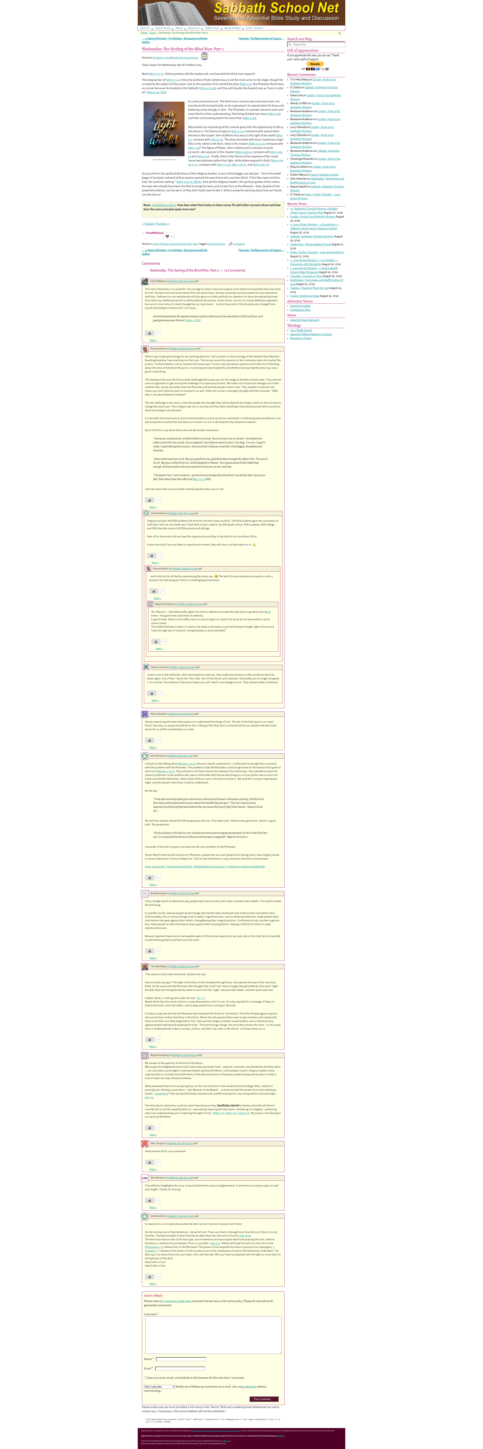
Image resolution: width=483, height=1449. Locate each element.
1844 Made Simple (301, 330)
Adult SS (145, 28)
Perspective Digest (300, 338)
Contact (258, 28)
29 (263, 143)
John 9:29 (249, 118)
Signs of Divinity (216, 244)
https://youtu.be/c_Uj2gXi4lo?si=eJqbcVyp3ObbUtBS (235, 866)
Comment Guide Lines (178, 1301)
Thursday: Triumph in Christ (306, 276)
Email (148, 1368)
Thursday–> (162, 223)
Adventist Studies (300, 305)
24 (213, 88)
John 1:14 (193, 147)
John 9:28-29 (243, 152)
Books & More (233, 28)
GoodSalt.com (225, 1441)
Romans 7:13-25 (186, 763)
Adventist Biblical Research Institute (311, 334)
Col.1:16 (149, 1097)
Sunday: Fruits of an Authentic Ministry (312, 216)
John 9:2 (246, 84)
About (179, 28)
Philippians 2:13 (154, 1247)
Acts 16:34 (245, 1235)
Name (149, 1359)
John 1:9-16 (223, 164)
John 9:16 (205, 88)
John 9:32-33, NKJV (189, 181)
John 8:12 (216, 139)
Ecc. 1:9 (201, 998)
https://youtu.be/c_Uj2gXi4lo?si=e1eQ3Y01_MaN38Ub (175, 866)
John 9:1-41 (172, 79)
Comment (151, 1314)
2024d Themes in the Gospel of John (172, 244)
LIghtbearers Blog (300, 309)
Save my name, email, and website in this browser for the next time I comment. (196, 1377)
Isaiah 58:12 (161, 1093)
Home (144, 32)
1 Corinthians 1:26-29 (163, 205)
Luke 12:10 (243, 1113)
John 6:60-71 (260, 164)
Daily (153, 32)
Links (250, 28)
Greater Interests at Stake (323, 174)
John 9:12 (255, 143)
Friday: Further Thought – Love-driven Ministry (317, 252)
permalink (239, 244)
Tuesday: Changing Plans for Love (309, 288)
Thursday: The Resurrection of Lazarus (261, 38)
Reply (153, 340)
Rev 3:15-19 (199, 479)
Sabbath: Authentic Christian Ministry (312, 236)
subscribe (250, 1386)
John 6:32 (203, 156)
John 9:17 (215, 1243)
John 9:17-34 (156, 73)
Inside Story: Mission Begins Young (310, 244)
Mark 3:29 (231, 1113)
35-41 (195, 164)
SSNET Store (212, 28)
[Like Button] (167, 236)
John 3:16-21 (239, 164)
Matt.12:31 (219, 1113)
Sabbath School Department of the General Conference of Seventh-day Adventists (216, 1431)
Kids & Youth (162, 28)
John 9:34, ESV (156, 92)
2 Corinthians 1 (328, 224)
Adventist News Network (304, 320)
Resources (194, 28)
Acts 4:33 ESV (193, 320)
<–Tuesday (148, 223)
